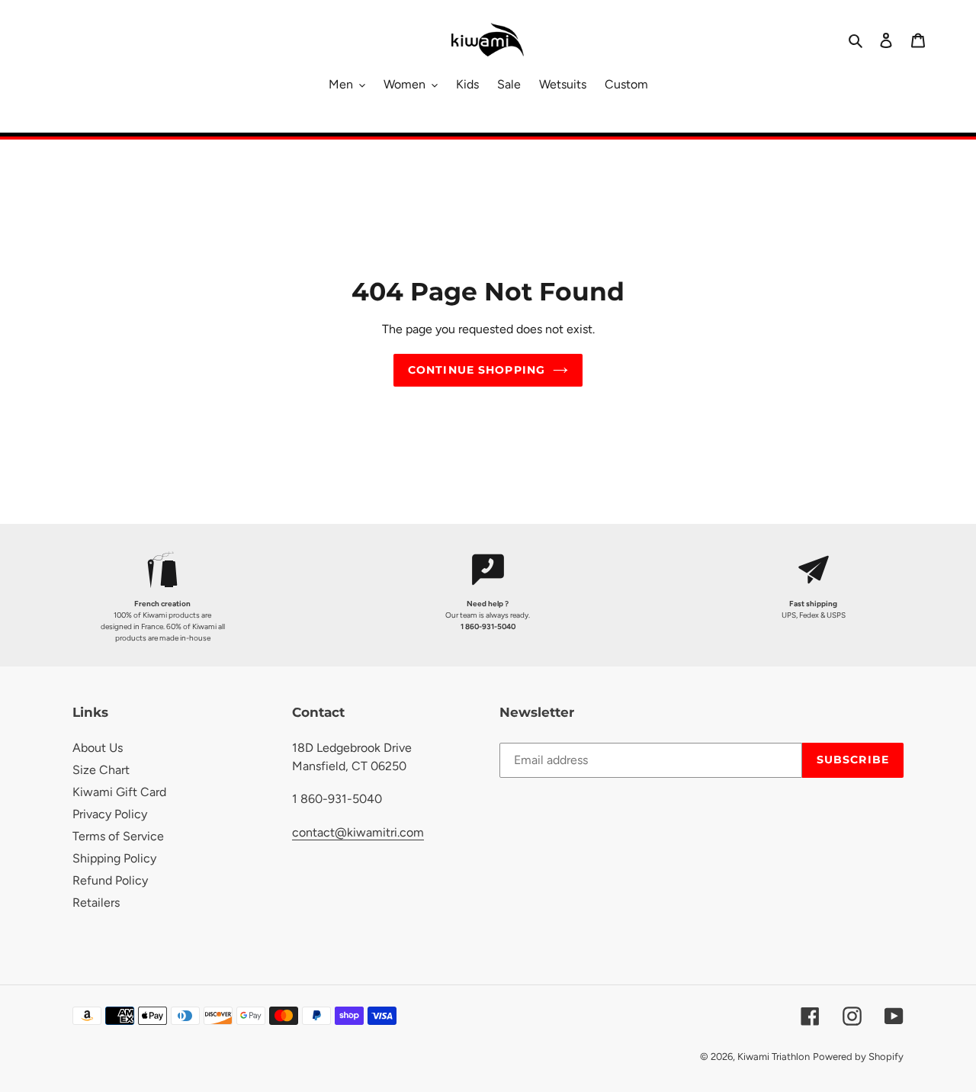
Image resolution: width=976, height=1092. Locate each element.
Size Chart (101, 770)
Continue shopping (476, 370)
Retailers (96, 902)
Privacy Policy (109, 814)
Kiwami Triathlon (773, 1056)
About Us (97, 747)
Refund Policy (110, 880)
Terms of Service (118, 836)
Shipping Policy (114, 858)
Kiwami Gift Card (119, 792)
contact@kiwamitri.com (358, 832)
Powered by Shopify (858, 1056)
